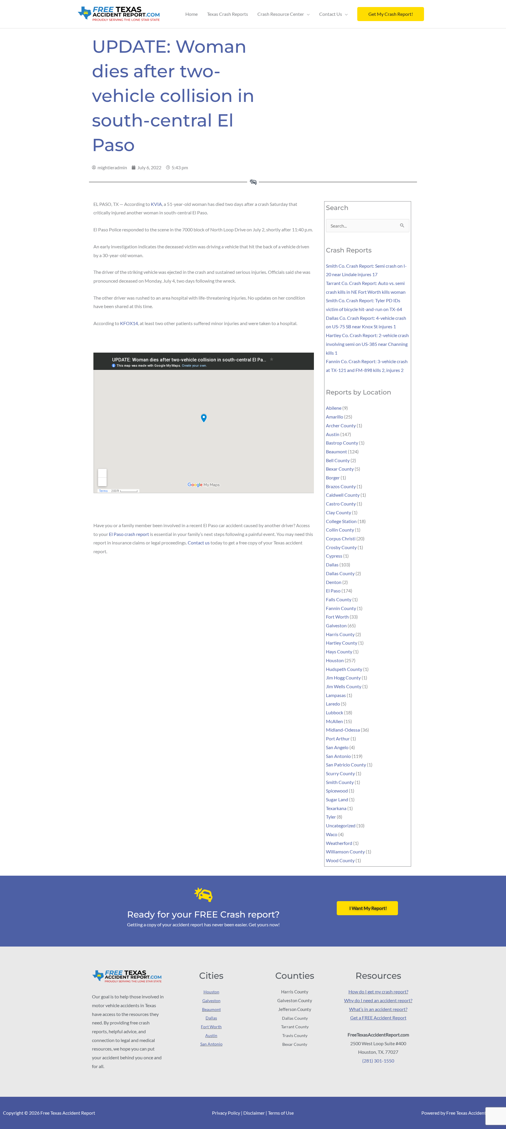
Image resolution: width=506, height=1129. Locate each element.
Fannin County (341, 608)
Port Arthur (338, 738)
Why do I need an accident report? (378, 1000)
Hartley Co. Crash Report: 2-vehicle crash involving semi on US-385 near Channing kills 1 (367, 343)
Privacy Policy (226, 1113)
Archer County (341, 425)
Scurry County (340, 773)
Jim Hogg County (343, 677)
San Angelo (337, 747)
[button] (390, 14)
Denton (333, 582)
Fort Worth (337, 616)
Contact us (199, 542)
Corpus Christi (340, 538)
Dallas (332, 564)
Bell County (338, 460)
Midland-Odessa (343, 729)
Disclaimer (254, 1113)
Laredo (333, 703)
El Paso (333, 590)
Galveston (336, 625)
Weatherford (339, 843)
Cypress (334, 555)
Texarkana (336, 808)
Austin (332, 434)
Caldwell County (343, 495)
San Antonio (338, 756)
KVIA (156, 204)
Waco (331, 834)
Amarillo (334, 416)
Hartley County (341, 642)
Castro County (341, 503)
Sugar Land (337, 799)
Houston (335, 660)
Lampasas (336, 695)
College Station (341, 521)
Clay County (338, 512)
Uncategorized (340, 825)
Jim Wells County (343, 686)
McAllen (334, 721)
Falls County (338, 599)
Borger (333, 477)
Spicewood (337, 790)
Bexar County (340, 469)
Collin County (340, 529)
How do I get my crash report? (378, 991)
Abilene (333, 408)
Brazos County (341, 486)
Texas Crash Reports (227, 14)
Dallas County (340, 573)
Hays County (339, 651)
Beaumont (336, 451)
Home (191, 14)
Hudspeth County (344, 669)
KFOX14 (129, 323)
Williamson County (345, 851)
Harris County (340, 634)
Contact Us (330, 14)
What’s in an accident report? (378, 1009)
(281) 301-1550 (378, 1060)
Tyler (331, 816)
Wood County (340, 860)
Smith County (340, 782)
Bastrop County (342, 442)
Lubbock (334, 712)
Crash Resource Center (280, 14)
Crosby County (341, 547)
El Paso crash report (129, 534)
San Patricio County (346, 764)
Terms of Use (281, 1113)
